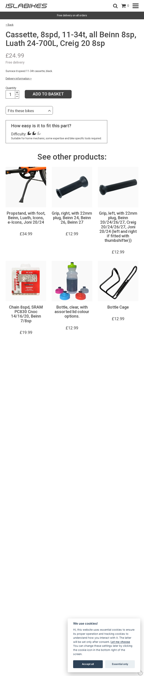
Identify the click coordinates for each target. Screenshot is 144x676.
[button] (115, 5)
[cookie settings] (140, 672)
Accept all (88, 664)
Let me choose (120, 641)
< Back (10, 24)
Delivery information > (19, 78)
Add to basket (48, 94)
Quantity (11, 88)
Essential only (120, 664)
